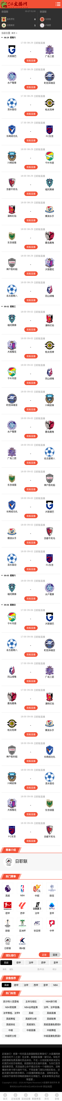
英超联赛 (51, 1018)
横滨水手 (49, 216)
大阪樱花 (49, 269)
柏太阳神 (49, 109)
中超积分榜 (10, 1036)
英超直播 (51, 1013)
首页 (13, 33)
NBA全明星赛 (31, 1007)
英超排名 (10, 1024)
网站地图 (47, 1086)
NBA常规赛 (10, 1007)
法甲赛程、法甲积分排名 (11, 1013)
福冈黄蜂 (49, 189)
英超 (31, 1013)
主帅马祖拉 (31, 1001)
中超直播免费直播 (52, 1036)
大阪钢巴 (11, 56)
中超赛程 (51, 1030)
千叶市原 (49, 163)
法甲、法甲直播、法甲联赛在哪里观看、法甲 (52, 1007)
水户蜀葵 (11, 82)
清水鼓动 (11, 109)
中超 (10, 1030)
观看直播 (31, 60)
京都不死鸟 (11, 189)
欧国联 (5, 11)
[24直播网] (14, 4)
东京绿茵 (11, 242)
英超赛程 (10, 1018)
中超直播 (31, 1030)
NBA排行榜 (51, 1001)
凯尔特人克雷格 (11, 1001)
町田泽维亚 (49, 83)
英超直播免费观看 (52, 1024)
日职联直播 (39, 43)
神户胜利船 (11, 269)
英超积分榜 (31, 1018)
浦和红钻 (11, 216)
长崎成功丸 (11, 136)
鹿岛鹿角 (49, 242)
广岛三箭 (49, 56)
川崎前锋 (11, 162)
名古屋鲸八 (11, 296)
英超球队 (31, 1024)
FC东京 (49, 136)
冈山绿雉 (49, 296)
